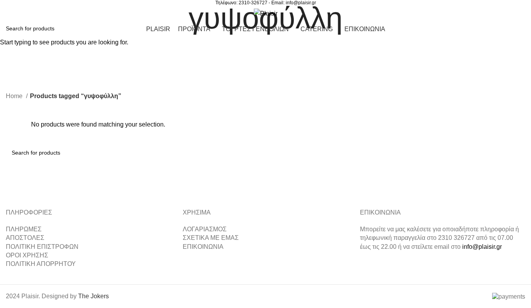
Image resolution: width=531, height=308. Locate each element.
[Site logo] (266, 13)
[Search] (477, 13)
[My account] (490, 13)
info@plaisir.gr (301, 2)
